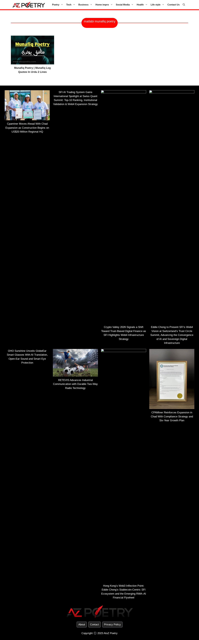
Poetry (55, 4)
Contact (94, 624)
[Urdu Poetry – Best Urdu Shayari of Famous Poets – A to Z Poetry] (28, 4)
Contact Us (173, 4)
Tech (68, 4)
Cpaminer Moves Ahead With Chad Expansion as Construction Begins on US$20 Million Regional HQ (27, 127)
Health (140, 4)
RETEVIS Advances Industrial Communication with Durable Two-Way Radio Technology (75, 384)
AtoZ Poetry (111, 633)
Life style (155, 4)
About (81, 624)
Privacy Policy (112, 624)
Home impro (102, 4)
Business (83, 4)
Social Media (123, 4)
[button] (184, 4)
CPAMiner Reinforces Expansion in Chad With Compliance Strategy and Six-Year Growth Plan (172, 416)
